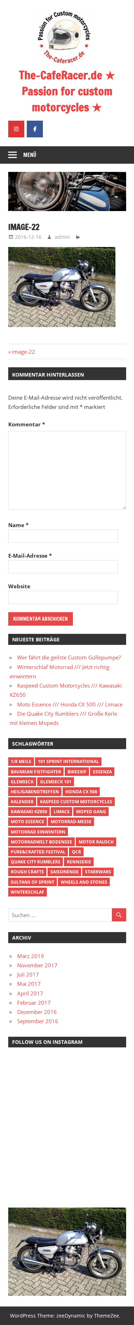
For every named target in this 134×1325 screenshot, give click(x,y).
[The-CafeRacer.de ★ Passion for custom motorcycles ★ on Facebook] (35, 129)
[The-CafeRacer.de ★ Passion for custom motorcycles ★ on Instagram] (16, 129)
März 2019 (30, 955)
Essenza (102, 772)
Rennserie (79, 862)
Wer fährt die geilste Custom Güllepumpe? (69, 657)
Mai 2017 (29, 983)
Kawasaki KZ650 (29, 812)
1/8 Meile (21, 761)
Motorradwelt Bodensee (41, 842)
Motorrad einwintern (38, 832)
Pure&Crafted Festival (38, 852)
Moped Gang (91, 812)
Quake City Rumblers (35, 862)
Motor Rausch (96, 842)
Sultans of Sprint (32, 882)
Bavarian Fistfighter (36, 772)
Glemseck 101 (55, 782)
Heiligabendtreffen (35, 792)
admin (62, 236)
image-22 (23, 351)
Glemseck (22, 782)
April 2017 (30, 993)
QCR (76, 852)
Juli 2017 (28, 974)
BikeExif (77, 772)
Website (19, 586)
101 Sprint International (68, 761)
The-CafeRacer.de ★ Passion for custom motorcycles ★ (67, 91)
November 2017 (37, 965)
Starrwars (98, 872)
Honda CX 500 (81, 792)
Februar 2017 (34, 1002)
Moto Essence (27, 822)
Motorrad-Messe (71, 822)
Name (18, 525)
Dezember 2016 (37, 1011)
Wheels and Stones (84, 882)
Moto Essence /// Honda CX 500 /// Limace (70, 704)
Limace (62, 812)
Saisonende (64, 872)
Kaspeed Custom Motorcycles (76, 802)
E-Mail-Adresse (30, 555)
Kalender (22, 802)
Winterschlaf (27, 892)
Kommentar (26, 424)
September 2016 (37, 1021)
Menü (29, 155)
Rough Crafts (27, 872)
